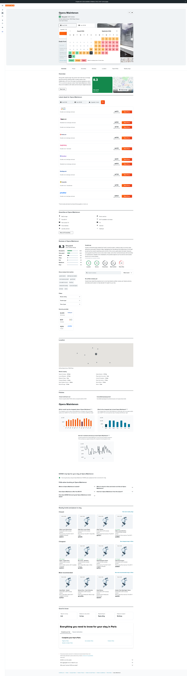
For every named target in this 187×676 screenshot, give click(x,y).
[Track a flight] (2, 23)
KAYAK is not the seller (66, 660)
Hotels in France (81, 672)
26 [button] (80, 53)
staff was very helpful (72, 276)
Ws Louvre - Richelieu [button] (83, 560)
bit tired (61, 288)
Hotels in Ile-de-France (90, 672)
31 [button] (73, 56)
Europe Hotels (73, 672)
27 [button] (84, 53)
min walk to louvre (63, 282)
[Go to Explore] (2, 20)
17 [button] (73, 49)
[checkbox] (66, 314)
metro (66, 288)
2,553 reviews (71, 17)
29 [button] (91, 53)
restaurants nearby (63, 285)
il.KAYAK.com (61, 672)
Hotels (67, 672)
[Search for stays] (2, 13)
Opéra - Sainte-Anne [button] (64, 560)
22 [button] (91, 49)
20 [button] (84, 49)
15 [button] (91, 46)
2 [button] (106, 39)
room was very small (63, 279)
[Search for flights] (2, 9)
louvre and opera (73, 285)
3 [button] (73, 42)
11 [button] (77, 46)
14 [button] (87, 46)
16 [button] (70, 49)
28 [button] (87, 53)
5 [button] (80, 42)
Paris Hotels (109, 672)
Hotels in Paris (111, 641)
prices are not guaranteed (88, 655)
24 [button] (73, 53)
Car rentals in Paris (89, 641)
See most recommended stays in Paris (124, 572)
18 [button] (77, 49)
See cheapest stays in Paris (126, 541)
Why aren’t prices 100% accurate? (69, 665)
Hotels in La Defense (101, 672)
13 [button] (84, 46)
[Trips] (2, 27)
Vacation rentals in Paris (67, 643)
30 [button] (70, 56)
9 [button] (106, 42)
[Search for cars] (2, 16)
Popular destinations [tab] (77, 632)
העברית (106, 1)
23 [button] (70, 53)
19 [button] (80, 49)
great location (62, 276)
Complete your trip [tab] (65, 632)
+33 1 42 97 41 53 (63, 20)
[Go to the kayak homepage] (9, 5)
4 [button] (113, 39)
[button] (185, 1)
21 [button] (87, 49)
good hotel (72, 279)
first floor (71, 282)
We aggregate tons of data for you (69, 662)
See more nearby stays (127, 511)
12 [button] (80, 46)
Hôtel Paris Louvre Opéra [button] (84, 529)
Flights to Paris (65, 641)
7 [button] (87, 42)
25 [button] (77, 53)
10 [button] (73, 46)
